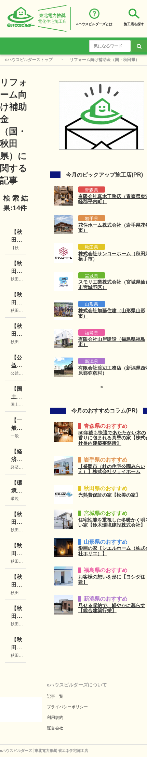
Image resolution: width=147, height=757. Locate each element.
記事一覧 (55, 696)
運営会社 (55, 728)
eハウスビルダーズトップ (29, 59)
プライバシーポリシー (67, 707)
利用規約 (55, 717)
